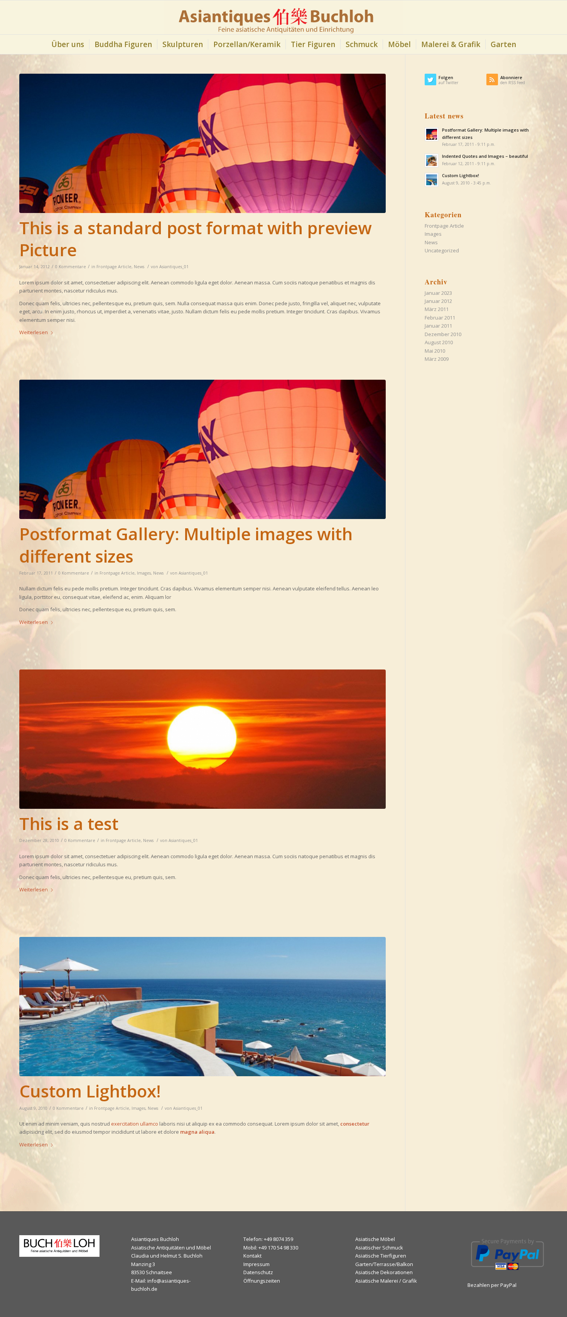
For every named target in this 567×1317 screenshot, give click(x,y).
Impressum (256, 1264)
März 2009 (437, 358)
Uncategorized (442, 250)
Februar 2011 (440, 317)
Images (144, 573)
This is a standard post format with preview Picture (195, 238)
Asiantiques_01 (174, 266)
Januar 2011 (438, 325)
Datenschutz (258, 1272)
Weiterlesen (33, 332)
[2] (202, 143)
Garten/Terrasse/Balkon (384, 1264)
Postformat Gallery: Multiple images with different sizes (186, 544)
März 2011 (437, 309)
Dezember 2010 (443, 334)
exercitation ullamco (134, 1123)
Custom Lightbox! (90, 1090)
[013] (202, 739)
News (139, 266)
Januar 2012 (438, 301)
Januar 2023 (438, 292)
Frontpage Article (114, 266)
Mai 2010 (435, 350)
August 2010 (439, 342)
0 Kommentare (70, 266)
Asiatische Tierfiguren (380, 1255)
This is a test (68, 823)
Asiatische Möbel (375, 1239)
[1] (202, 1006)
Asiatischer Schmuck (379, 1247)
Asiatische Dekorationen (384, 1272)
